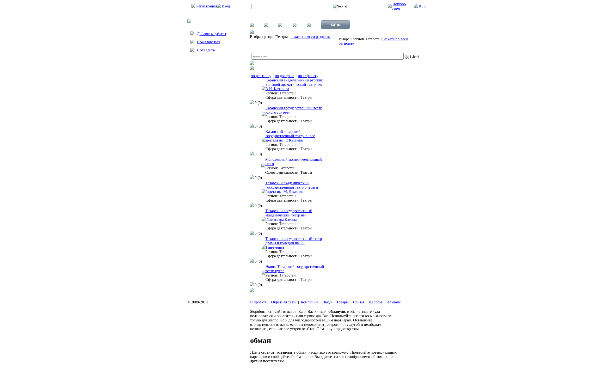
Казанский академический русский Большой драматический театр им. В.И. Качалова (294, 84)
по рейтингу (261, 76)
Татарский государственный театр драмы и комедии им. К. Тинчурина (293, 243)
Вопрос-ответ (399, 6)
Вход (226, 6)
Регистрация (206, 6)
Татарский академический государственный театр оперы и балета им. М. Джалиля (291, 187)
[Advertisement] (216, 102)
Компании (309, 302)
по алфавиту (308, 76)
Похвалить (206, 50)
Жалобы (375, 302)
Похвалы (394, 302)
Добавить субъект (211, 34)
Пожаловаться (208, 42)
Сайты (358, 302)
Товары (342, 302)
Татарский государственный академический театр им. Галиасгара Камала (288, 215)
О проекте (258, 302)
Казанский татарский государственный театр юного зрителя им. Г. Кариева (290, 135)
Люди (327, 302)
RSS (422, 6)
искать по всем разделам (310, 37)
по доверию (284, 76)
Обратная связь (283, 302)
